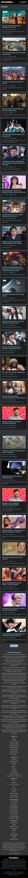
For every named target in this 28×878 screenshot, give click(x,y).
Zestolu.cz (14, 821)
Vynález (14, 754)
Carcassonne (14, 823)
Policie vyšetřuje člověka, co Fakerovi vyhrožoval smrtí (12, 347)
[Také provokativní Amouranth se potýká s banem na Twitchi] (14, 521)
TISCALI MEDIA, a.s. (20, 873)
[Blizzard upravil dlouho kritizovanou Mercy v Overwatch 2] (14, 387)
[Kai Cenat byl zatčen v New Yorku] (14, 363)
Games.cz (14, 757)
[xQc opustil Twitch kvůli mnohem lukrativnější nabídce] (14, 599)
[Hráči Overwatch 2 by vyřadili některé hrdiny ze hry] (14, 206)
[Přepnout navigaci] (22, 2)
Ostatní (11, 29)
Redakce (11, 872)
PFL (14, 786)
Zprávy (10, 843)
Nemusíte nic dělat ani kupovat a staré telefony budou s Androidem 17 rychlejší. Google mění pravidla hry (14, 731)
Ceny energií (14, 749)
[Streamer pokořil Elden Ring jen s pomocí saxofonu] (14, 442)
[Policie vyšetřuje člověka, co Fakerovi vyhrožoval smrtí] (14, 338)
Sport (13, 843)
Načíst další (14, 645)
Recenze (14, 759)
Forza (14, 768)
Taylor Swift (14, 814)
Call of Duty (14, 772)
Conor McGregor (14, 797)
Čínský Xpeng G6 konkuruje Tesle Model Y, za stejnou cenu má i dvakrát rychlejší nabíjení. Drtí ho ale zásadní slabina (14, 697)
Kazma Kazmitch (14, 807)
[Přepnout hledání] (20, 2)
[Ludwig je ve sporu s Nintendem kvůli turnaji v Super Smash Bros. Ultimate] (14, 153)
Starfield (14, 763)
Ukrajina (14, 740)
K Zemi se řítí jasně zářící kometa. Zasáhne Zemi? (14, 677)
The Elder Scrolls (14, 774)
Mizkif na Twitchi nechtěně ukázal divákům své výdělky (12, 242)
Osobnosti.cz (14, 799)
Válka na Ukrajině (14, 742)
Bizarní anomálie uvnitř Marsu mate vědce (14, 667)
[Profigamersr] (7, 2)
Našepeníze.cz (13, 849)
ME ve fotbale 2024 (14, 745)
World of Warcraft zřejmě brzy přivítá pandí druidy (13, 110)
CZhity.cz (6, 849)
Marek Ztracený (14, 812)
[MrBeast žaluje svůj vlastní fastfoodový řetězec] (14, 413)
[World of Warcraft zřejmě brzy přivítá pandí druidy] (14, 100)
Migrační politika (14, 743)
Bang (14, 824)
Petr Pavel (14, 803)
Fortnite (5, 11)
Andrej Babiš (14, 801)
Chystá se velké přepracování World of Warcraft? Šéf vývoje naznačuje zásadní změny (12, 268)
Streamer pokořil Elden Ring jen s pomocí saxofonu (13, 451)
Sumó (14, 791)
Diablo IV (14, 766)
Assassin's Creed (14, 761)
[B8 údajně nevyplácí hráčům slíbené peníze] (14, 467)
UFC (14, 780)
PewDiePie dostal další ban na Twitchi (12, 558)
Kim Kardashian (14, 809)
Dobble (14, 830)
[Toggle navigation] (26, 2)
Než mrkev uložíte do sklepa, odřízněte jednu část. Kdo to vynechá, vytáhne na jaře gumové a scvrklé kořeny (14, 712)
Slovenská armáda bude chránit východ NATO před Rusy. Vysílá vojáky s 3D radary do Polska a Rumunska (14, 691)
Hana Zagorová (14, 805)
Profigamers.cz (13, 844)
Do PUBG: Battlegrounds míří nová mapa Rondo (13, 53)
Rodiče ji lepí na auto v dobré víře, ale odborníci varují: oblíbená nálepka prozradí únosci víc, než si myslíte (14, 707)
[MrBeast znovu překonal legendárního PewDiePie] (14, 494)
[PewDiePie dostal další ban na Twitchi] (14, 548)
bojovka (5, 147)
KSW (14, 788)
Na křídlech (14, 835)
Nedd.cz (5, 847)
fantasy (5, 95)
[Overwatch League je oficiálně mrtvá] (14, 73)
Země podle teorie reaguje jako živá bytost (14, 654)
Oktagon (14, 782)
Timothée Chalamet (14, 818)
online (4, 68)
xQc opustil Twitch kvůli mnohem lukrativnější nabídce (13, 609)
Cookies (15, 872)
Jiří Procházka (14, 795)
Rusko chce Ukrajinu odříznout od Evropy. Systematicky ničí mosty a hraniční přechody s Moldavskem (14, 702)
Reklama (6, 872)
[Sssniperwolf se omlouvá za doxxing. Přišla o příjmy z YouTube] (14, 182)
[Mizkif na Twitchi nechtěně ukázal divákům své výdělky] (14, 233)
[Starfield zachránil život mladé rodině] (14, 285)
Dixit (14, 832)
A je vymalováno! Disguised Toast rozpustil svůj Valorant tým (13, 635)
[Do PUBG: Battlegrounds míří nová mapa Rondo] (14, 44)
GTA (14, 765)
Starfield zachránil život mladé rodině (13, 295)
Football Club (16, 853)
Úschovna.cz (22, 846)
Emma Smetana (14, 816)
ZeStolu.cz (21, 844)
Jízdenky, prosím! (14, 839)
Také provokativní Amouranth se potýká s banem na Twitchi (13, 531)
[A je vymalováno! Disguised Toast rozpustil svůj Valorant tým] (14, 625)
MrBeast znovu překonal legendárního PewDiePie (10, 504)
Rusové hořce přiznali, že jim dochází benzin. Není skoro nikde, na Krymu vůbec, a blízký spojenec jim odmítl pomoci (14, 721)
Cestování (22, 843)
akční (4, 280)
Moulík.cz (10, 847)
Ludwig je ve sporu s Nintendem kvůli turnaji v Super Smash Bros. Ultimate (13, 163)
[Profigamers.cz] (14, 858)
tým (4, 569)
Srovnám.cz (21, 849)
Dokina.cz (21, 847)
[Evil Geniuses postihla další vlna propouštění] (14, 125)
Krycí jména (14, 833)
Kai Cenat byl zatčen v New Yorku (13, 372)
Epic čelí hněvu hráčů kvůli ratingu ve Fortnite (11, 26)
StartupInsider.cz (14, 850)
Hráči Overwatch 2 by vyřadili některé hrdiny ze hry (12, 215)
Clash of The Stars (14, 784)
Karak (14, 837)
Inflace (14, 738)
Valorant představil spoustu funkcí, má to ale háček (12, 584)
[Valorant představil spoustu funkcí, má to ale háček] (14, 574)
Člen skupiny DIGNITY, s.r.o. (14, 875)
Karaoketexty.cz (14, 846)
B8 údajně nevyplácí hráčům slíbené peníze (12, 477)
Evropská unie (14, 751)
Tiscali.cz (14, 736)
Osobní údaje (20, 872)
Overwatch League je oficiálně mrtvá (12, 82)
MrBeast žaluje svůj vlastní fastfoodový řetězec (11, 422)
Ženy (17, 843)
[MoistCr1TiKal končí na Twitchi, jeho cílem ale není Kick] (14, 312)
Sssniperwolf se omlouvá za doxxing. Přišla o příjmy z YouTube (13, 191)
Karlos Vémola (14, 793)
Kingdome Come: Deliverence (14, 776)
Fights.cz (14, 778)
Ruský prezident (14, 747)
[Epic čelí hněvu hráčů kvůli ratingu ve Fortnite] (14, 17)
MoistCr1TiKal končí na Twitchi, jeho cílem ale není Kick (13, 322)
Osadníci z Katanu (14, 826)
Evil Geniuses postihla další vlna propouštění (13, 135)
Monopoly (14, 828)
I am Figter (14, 789)
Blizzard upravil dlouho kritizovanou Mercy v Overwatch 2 (14, 397)
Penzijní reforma (14, 753)
